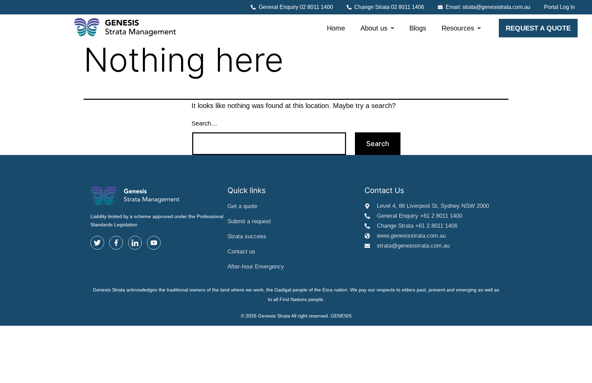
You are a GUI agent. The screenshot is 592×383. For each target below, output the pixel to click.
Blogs (417, 28)
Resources (458, 28)
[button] (377, 28)
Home (336, 28)
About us (373, 28)
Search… (204, 123)
